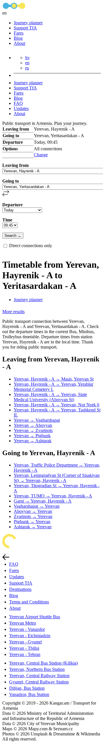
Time (7, 219)
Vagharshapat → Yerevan (37, 506)
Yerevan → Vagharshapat (37, 420)
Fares (18, 33)
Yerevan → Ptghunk (32, 435)
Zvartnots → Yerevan (33, 516)
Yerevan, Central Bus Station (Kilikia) (43, 663)
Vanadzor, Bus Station (29, 694)
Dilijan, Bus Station (27, 688)
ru (27, 67)
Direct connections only (30, 245)
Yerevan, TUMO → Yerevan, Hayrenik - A (53, 495)
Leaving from (15, 165)
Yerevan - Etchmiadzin (29, 635)
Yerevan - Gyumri (25, 641)
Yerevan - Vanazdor (27, 629)
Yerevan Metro (22, 623)
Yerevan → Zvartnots (33, 430)
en (27, 62)
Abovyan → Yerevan (33, 511)
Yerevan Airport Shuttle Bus (34, 616)
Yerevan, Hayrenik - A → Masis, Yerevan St (54, 379)
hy (27, 57)
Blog (18, 38)
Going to (10, 181)
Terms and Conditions (29, 601)
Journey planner (28, 22)
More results (13, 311)
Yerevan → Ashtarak (33, 440)
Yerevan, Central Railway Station (39, 675)
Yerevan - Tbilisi (24, 648)
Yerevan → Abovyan (33, 425)
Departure (12, 204)
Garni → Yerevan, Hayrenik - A (43, 501)
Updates (21, 108)
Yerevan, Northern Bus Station (37, 669)
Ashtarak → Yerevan (33, 526)
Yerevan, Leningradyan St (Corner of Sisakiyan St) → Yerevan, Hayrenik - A (57, 478)
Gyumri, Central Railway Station (39, 681)
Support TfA (25, 27)
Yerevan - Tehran (24, 654)
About (19, 43)
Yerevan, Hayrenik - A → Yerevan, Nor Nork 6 (56, 404)
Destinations (20, 589)
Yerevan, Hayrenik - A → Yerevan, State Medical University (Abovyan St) (50, 397)
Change (41, 154)
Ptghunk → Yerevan (32, 521)
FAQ (18, 103)
